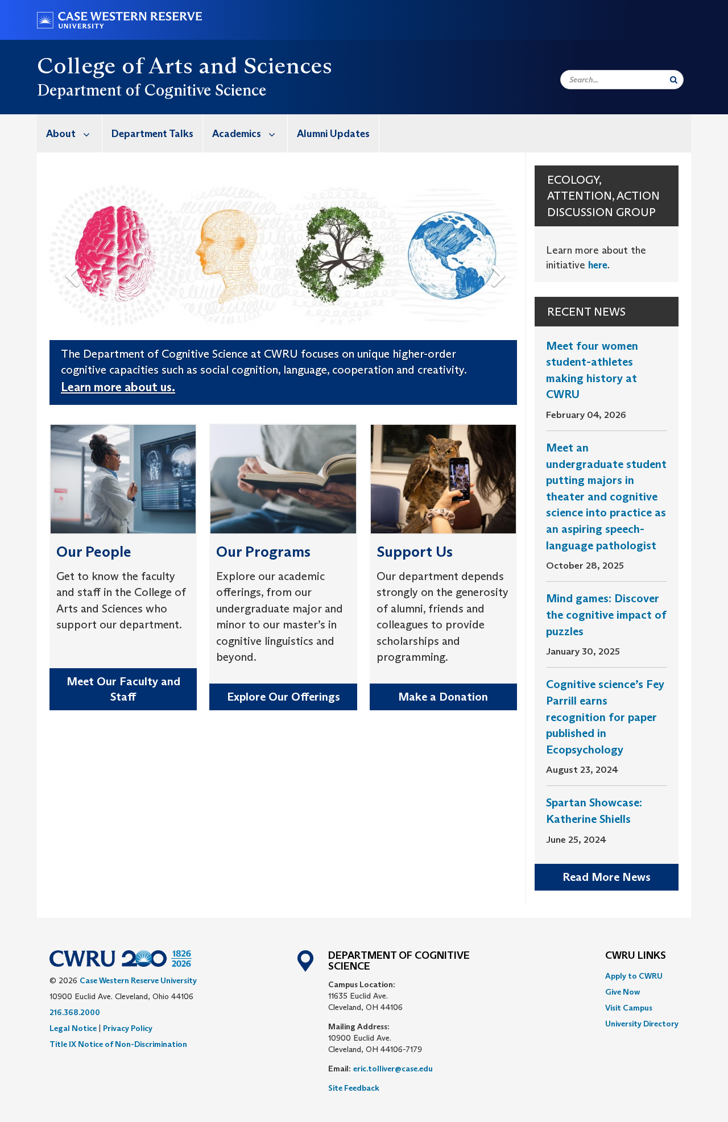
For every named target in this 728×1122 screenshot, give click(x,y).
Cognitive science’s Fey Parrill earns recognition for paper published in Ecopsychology (605, 716)
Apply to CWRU (634, 976)
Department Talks (152, 133)
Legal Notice (73, 1028)
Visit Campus (628, 1008)
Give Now (622, 992)
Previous (74, 257)
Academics (236, 133)
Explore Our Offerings (283, 696)
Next (501, 257)
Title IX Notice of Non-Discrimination (118, 1044)
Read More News (606, 877)
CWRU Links (635, 956)
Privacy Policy (127, 1028)
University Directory (642, 1024)
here (597, 265)
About (61, 133)
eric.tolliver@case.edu (393, 1068)
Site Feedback (353, 1088)
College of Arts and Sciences (184, 65)
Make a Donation (443, 696)
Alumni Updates (333, 133)
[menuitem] (69, 133)
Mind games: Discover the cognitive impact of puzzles (606, 614)
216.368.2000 (74, 1012)
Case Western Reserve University (138, 980)
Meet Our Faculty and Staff (123, 688)
